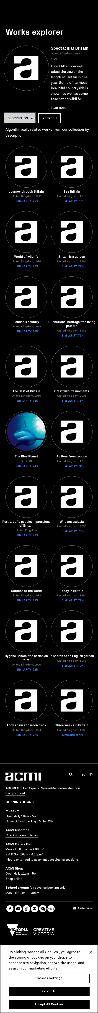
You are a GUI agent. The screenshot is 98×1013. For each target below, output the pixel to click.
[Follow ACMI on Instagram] (34, 908)
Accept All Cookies (49, 1004)
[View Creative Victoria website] (30, 931)
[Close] (91, 952)
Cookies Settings (48, 978)
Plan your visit (15, 793)
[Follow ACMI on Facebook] (10, 908)
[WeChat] (42, 908)
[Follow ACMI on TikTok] (26, 908)
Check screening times (21, 835)
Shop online (13, 879)
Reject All (49, 991)
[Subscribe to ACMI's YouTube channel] (18, 908)
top (84, 774)
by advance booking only (48, 888)
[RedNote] (51, 908)
